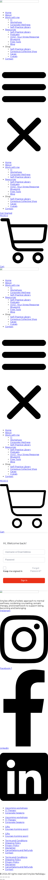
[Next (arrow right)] (4, 879)
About (8, 15)
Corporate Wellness (20, 25)
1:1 (11, 20)
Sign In (24, 580)
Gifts (7, 827)
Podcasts (14, 34)
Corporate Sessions (14, 813)
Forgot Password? (35, 569)
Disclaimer (10, 848)
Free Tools (15, 42)
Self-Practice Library (20, 27)
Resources (10, 29)
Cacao (13, 54)
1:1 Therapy (10, 810)
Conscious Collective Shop (23, 51)
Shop (7, 46)
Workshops (16, 22)
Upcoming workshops (16, 808)
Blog (12, 44)
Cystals (13, 56)
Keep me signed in (12, 571)
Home (8, 12)
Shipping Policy (13, 843)
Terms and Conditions (16, 840)
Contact (9, 59)
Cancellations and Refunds (19, 850)
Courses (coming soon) (16, 829)
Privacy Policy (12, 845)
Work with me (12, 17)
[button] (24, 110)
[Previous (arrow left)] (1, 879)
